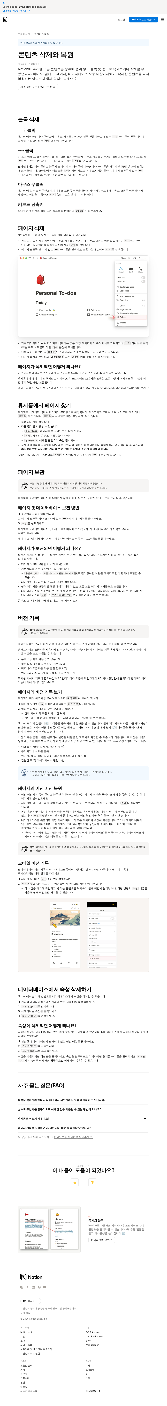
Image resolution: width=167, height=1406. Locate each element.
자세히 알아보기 (102, 1240)
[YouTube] (44, 1287)
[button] (83, 296)
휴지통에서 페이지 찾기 (44, 405)
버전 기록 (28, 618)
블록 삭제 (28, 119)
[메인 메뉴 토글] (162, 19)
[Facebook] (39, 1287)
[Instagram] (21, 1287)
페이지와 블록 (41, 34)
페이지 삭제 (31, 228)
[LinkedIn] (33, 1287)
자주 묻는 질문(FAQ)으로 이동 (37, 87)
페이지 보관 (31, 472)
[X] (27, 1287)
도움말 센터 (24, 34)
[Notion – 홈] (5, 19)
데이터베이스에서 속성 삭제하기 (54, 989)
